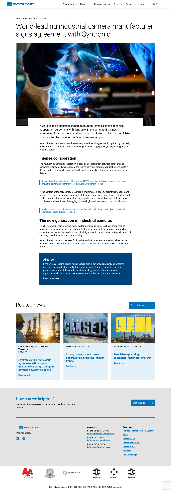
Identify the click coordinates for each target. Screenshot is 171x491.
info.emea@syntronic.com (99, 447)
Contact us (131, 4)
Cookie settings (130, 455)
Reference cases (102, 4)
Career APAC (129, 447)
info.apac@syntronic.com (98, 440)
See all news (138, 305)
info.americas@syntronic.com (100, 433)
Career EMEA (129, 439)
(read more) (116, 487)
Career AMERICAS (131, 443)
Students (127, 451)
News (142, 4)
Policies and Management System (138, 431)
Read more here (51, 278)
